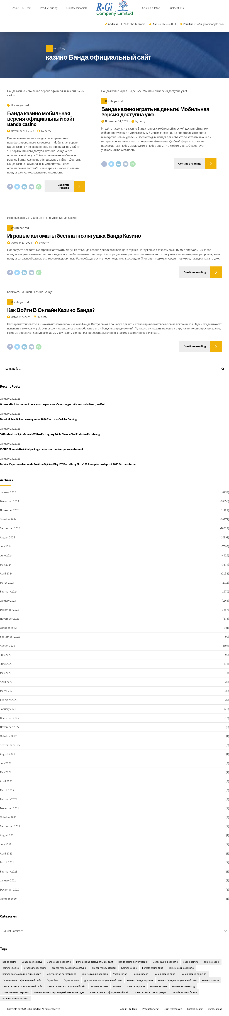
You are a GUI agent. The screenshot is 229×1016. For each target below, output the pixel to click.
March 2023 (7, 691)
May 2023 (5, 673)
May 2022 (6, 772)
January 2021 (8, 880)
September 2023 (10, 637)
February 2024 (8, 591)
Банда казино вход (164, 973)
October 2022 (8, 736)
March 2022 (7, 790)
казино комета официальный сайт (22, 986)
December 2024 (9, 501)
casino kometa (190, 961)
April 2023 (6, 682)
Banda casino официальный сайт (94, 961)
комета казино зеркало (16, 992)
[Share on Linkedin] (24, 187)
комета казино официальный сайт (109, 992)
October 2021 (8, 817)
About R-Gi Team (22, 8)
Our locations (176, 8)
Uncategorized (20, 105)
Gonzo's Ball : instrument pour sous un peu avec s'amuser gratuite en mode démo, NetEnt (52, 404)
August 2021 (7, 835)
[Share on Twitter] (17, 187)
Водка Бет (52, 980)
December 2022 (9, 718)
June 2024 (6, 555)
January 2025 (8, 492)
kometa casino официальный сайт (22, 973)
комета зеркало (136, 986)
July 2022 (6, 763)
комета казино (158, 986)
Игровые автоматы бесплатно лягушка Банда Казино (74, 235)
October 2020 (8, 899)
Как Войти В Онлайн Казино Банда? (50, 310)
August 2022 (7, 754)
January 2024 (8, 600)
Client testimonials (76, 8)
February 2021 (8, 871)
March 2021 (7, 862)
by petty (46, 131)
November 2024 (9, 510)
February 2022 (9, 799)
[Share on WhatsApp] (39, 187)
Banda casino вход (32, 961)
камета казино (99, 986)
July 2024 (5, 546)
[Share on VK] (31, 187)
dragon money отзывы (104, 967)
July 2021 (5, 844)
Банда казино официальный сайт (22, 980)
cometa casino (211, 961)
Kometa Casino (129, 967)
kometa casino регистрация (61, 973)
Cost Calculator (151, 8)
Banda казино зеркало (165, 961)
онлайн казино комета (15, 998)
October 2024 (8, 519)
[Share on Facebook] (10, 187)
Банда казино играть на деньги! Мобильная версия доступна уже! (155, 111)
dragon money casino (35, 967)
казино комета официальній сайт (66, 986)
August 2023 (7, 646)
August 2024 (7, 537)
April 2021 (6, 853)
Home (52, 48)
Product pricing (48, 8)
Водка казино (71, 980)
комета (117, 986)
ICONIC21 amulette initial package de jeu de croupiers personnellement (41, 449)
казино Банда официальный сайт (177, 980)
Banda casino (9, 961)
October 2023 (8, 628)
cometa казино (11, 967)
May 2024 (5, 564)
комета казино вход (183, 986)
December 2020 (9, 889)
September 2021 (10, 826)
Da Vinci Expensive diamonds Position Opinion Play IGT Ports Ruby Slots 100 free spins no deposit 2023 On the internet (68, 464)
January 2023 (8, 709)
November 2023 (9, 619)
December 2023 (9, 610)
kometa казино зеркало (95, 973)
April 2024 (6, 573)
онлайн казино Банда (184, 992)
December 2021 (9, 808)
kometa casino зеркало (181, 967)
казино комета (210, 980)
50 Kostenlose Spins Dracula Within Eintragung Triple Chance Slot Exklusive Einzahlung (50, 434)
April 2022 (6, 781)
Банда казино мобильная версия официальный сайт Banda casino (41, 119)
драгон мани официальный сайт (103, 980)
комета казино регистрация (151, 992)
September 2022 (10, 745)
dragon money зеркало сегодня (69, 967)
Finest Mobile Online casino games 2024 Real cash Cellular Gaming (38, 419)
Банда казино (140, 973)
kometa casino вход (152, 967)
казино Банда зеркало (140, 980)
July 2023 (5, 655)
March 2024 (7, 582)
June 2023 (6, 664)
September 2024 (10, 528)
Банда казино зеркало (193, 973)
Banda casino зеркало (59, 961)
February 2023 (8, 700)
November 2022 (10, 727)
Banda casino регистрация (133, 961)
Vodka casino (120, 973)
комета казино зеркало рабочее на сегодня (59, 992)
